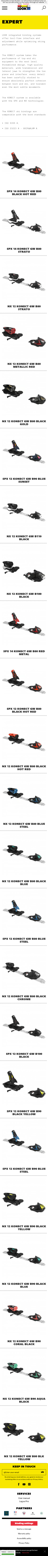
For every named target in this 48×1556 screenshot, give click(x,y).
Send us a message (24, 1529)
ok (42, 1472)
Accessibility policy (24, 1538)
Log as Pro (24, 1501)
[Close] (45, 1551)
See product (24, 173)
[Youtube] (24, 1485)
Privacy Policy (24, 1543)
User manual (24, 1498)
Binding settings (24, 1523)
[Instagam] (29, 1485)
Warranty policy (24, 1534)
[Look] (24, 9)
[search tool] (44, 8)
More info (25, 1553)
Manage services (7, 1552)
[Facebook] (18, 1485)
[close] (46, 2)
